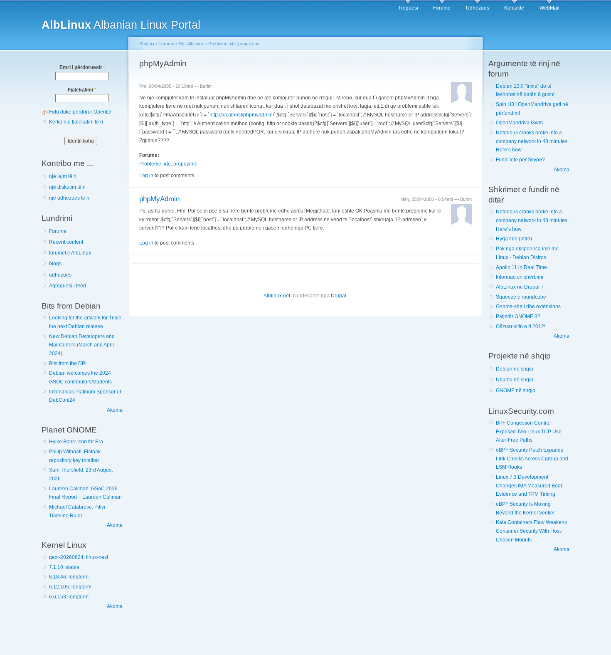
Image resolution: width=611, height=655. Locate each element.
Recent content (66, 242)
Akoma (115, 410)
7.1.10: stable (64, 567)
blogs (55, 264)
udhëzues (60, 275)
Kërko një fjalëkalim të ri (76, 122)
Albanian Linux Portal (121, 24)
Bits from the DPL (68, 363)
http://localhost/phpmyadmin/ (241, 115)
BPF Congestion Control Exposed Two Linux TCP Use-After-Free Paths (529, 431)
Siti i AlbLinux (191, 43)
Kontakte (514, 8)
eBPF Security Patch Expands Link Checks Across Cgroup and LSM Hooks (532, 458)
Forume (442, 8)
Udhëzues (477, 8)
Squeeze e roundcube (521, 297)
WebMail (549, 8)
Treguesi (408, 8)
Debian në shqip (514, 369)
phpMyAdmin (159, 199)
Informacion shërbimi (519, 277)
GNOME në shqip (515, 390)
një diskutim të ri (67, 187)
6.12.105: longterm (70, 587)
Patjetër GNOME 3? (518, 316)
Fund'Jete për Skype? (520, 160)
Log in (146, 175)
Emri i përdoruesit (82, 67)
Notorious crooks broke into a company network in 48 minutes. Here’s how (532, 141)
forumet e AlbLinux (70, 253)
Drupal (338, 296)
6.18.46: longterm (69, 577)
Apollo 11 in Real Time (521, 267)
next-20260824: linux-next (78, 557)
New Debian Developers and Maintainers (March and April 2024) (82, 345)
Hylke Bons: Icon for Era (76, 442)
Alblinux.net (277, 296)
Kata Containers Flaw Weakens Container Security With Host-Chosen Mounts (531, 530)
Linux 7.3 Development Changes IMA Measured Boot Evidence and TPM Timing (529, 485)
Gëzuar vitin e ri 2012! (520, 326)
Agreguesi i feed (67, 286)
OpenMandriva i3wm (519, 123)
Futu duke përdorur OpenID (80, 112)
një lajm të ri (62, 176)
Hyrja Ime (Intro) (514, 239)
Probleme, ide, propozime (233, 43)
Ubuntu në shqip (514, 380)
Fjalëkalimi (82, 90)
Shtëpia (146, 43)
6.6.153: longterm (69, 597)
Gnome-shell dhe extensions (528, 306)
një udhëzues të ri (69, 198)
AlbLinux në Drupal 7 (520, 287)
